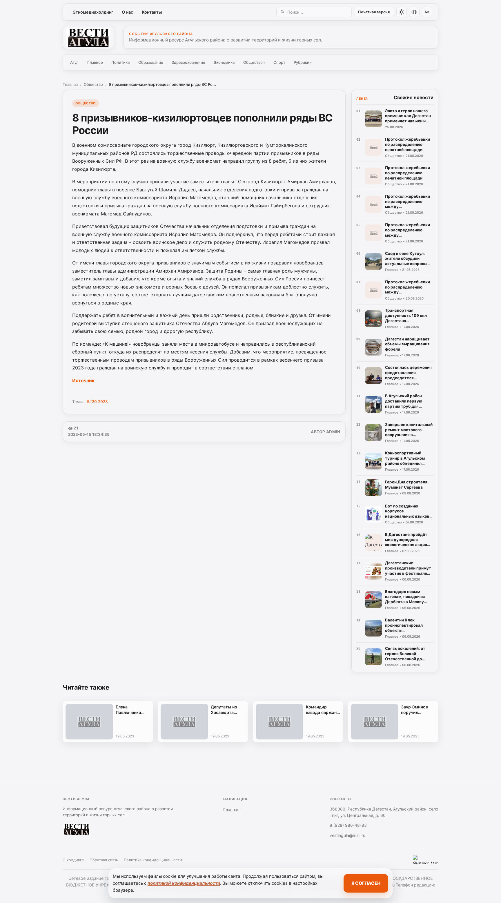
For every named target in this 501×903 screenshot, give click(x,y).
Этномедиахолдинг (93, 12)
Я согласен (365, 883)
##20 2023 (97, 401)
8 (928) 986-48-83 (348, 825)
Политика (120, 62)
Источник (83, 380)
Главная (70, 84)
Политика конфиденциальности (153, 860)
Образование (150, 62)
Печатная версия (374, 12)
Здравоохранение (188, 62)
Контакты (152, 12)
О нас (127, 12)
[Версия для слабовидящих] (414, 12)
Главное (95, 62)
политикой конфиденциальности (184, 883)
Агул (74, 62)
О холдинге (73, 860)
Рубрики (303, 62)
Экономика (224, 62)
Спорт (279, 62)
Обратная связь (104, 860)
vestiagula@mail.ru (347, 835)
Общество (254, 62)
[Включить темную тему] (401, 12)
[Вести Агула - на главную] (88, 37)
